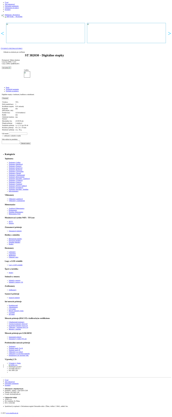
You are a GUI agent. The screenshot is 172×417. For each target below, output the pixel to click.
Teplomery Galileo (15, 162)
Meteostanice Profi (15, 214)
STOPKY (19, 48)
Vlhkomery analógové (16, 199)
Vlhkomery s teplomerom (17, 201)
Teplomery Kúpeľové (15, 168)
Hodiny (11, 244)
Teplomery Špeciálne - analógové (19, 178)
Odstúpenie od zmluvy (12, 8)
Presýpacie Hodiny (15, 240)
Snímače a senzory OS (16, 282)
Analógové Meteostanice (16, 208)
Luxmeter (12, 312)
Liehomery (12, 252)
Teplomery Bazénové (15, 170)
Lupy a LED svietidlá (15, 265)
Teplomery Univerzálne (16, 171)
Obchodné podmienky (12, 6)
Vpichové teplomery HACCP (18, 324)
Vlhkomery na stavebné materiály (19, 353)
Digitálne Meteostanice (16, 212)
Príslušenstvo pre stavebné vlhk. (19, 355)
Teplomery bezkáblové (16, 187)
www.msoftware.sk (12, 413)
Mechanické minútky (15, 239)
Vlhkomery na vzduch (16, 352)
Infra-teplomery (14, 191)
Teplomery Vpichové (15, 184)
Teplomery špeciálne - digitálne (18, 189)
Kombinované (13, 305)
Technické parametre (12, 89)
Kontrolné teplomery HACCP (18, 325)
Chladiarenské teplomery (16, 322)
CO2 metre (12, 309)
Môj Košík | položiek (14, 16)
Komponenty (13, 210)
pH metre (12, 314)
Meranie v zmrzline (15, 329)
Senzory (11, 223)
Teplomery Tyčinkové (16, 180)
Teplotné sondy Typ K (16, 348)
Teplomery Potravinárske (16, 177)
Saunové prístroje (14, 298)
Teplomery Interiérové (16, 164)
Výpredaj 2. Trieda (15, 363)
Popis (7, 87)
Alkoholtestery (13, 307)
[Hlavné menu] (45, 33)
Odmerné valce (13, 257)
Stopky (11, 273)
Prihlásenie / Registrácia (12, 15)
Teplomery (12, 346)
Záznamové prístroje (15, 231)
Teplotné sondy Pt (14, 350)
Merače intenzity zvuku (16, 311)
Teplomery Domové (15, 166)
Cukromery (12, 253)
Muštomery (12, 255)
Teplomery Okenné (15, 173)
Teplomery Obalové (15, 182)
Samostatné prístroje (15, 337)
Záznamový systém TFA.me (18, 339)
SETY (11, 221)
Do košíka (6, 68)
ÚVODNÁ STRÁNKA (8, 48)
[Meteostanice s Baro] (126, 33)
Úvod (6, 2)
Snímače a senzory (15, 280)
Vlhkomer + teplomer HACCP (18, 327)
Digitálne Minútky (14, 242)
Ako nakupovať (10, 4)
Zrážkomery (12, 290)
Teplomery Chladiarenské (17, 175)
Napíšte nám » (13, 372)
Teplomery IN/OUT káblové (18, 186)
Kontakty (8, 9)
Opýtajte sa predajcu (12, 91)
